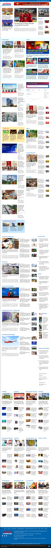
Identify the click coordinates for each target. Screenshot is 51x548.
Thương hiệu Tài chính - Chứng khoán (20, 120)
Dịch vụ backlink (41, 384)
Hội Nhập (19, 155)
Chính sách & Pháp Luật (8, 236)
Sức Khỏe (16, 438)
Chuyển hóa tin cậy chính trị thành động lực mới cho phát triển (7, 29)
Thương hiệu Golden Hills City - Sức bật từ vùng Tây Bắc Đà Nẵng (21, 101)
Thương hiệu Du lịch (18, 480)
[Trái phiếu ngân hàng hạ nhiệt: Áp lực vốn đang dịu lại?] (10, 268)
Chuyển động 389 (30, 152)
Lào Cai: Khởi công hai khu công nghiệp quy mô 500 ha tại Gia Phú (21, 87)
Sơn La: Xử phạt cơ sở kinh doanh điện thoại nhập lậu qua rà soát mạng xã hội (41, 168)
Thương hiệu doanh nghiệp (21, 198)
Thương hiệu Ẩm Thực (31, 438)
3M (33, 92)
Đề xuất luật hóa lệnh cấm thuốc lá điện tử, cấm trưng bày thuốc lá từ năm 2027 (25, 255)
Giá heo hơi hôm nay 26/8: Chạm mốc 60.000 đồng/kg (31, 189)
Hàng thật (38, 0)
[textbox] (37, 86)
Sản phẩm (16, 391)
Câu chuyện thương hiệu (8, 286)
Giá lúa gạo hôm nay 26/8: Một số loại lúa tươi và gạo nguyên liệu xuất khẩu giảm (41, 192)
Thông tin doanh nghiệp (44, 348)
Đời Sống (41, 391)
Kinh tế (28, 128)
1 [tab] (42, 344)
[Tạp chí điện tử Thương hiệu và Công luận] (7, 532)
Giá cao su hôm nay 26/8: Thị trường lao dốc (41, 196)
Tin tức (28, 104)
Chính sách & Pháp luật (29, 528)
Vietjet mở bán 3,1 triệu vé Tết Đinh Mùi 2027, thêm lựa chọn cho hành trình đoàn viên (10, 349)
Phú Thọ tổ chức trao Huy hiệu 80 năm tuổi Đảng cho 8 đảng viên (19, 50)
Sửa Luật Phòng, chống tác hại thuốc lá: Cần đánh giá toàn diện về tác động (25, 240)
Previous (38, 12)
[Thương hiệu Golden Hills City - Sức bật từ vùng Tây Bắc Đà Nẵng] (9, 104)
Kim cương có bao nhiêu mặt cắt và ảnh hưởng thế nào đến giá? (44, 357)
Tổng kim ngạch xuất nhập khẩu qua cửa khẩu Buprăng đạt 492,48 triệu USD (41, 148)
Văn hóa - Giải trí (42, 438)
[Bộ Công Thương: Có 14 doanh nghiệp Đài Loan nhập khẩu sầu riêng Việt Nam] (19, 63)
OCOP (35, 528)
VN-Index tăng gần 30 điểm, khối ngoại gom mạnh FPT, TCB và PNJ (25, 319)
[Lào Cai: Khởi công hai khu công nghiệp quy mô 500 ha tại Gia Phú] (9, 90)
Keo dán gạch (41, 382)
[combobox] (37, 86)
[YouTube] (4, 535)
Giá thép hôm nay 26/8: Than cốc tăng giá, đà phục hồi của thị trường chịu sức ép (41, 182)
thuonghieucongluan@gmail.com (21, 535)
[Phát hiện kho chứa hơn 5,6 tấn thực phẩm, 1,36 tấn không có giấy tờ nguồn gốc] (31, 158)
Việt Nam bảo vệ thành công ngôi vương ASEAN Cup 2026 (40, 24)
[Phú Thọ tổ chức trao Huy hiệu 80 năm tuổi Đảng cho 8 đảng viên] (19, 44)
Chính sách (4, 261)
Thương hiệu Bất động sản (20, 106)
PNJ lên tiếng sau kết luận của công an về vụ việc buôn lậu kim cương (44, 352)
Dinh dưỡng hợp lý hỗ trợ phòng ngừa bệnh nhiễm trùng (43, 368)
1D (27, 92)
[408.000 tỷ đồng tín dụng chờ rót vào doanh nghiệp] (9, 118)
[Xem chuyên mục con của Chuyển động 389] (36, 153)
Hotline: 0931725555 (44, 0)
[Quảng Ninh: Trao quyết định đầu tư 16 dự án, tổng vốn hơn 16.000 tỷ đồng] (9, 167)
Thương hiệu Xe (5, 480)
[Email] (6, 535)
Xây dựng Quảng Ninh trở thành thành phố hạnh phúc (43, 257)
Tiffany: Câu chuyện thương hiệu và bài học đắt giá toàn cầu (25, 290)
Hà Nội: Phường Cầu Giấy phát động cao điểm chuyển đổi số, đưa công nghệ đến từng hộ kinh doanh (43, 306)
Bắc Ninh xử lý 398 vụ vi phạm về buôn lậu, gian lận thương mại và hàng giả (41, 173)
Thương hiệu (6, 128)
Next (48, 12)
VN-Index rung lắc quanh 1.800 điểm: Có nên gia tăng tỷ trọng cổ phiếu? (25, 329)
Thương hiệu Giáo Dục (7, 438)
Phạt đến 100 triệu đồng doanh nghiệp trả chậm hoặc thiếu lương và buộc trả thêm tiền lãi (10, 251)
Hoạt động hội (29, 480)
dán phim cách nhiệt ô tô (43, 377)
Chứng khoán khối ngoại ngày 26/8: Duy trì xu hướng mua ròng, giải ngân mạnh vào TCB (25, 314)
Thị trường (28, 177)
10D (29, 92)
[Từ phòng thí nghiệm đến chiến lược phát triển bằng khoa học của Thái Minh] (10, 292)
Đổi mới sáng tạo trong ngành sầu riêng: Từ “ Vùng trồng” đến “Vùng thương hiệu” (25, 300)
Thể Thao (17, 26)
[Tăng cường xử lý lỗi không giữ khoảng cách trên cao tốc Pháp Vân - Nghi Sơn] (9, 211)
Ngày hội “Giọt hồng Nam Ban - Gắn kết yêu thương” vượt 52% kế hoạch (44, 294)
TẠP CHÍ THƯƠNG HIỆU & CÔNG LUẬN (25, 543)
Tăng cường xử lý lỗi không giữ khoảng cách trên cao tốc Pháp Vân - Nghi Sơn (44, 277)
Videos (46, 528)
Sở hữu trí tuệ (41, 480)
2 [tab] (44, 344)
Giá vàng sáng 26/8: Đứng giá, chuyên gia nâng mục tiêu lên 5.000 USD (41, 187)
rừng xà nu (40, 375)
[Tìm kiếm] (48, 0)
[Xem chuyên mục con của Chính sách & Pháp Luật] (15, 237)
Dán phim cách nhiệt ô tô (43, 373)
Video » (28, 39)
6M (35, 92)
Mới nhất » (40, 18)
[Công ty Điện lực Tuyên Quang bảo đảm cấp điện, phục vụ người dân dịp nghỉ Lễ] (7, 44)
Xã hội (39, 274)
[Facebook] (2, 535)
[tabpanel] (7, 50)
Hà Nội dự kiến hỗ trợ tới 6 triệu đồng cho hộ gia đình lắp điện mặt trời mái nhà (25, 276)
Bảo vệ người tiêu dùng (31, 391)
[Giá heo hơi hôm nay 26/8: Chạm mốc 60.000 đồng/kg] (31, 182)
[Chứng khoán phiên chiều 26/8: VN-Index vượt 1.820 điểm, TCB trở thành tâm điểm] (7, 63)
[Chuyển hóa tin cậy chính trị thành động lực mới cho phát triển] (7, 23)
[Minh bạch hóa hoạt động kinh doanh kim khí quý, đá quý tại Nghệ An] (9, 196)
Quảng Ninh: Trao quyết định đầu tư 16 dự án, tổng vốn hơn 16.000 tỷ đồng (21, 164)
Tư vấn (39, 528)
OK (49, 546)
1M (31, 92)
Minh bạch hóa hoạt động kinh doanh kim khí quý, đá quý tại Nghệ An (21, 193)
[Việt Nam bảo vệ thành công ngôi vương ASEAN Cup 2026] (25, 15)
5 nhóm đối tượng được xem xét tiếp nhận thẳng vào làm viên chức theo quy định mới (25, 271)
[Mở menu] (2, 0)
